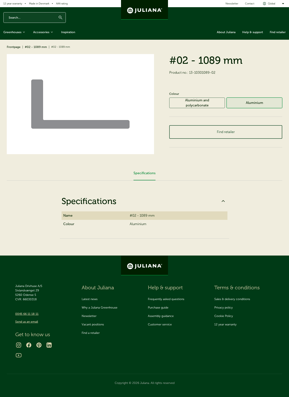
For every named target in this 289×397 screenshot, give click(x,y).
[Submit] (60, 17)
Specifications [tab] (144, 173)
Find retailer (278, 32)
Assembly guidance (161, 316)
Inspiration (68, 32)
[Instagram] (18, 345)
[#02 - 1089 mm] (80, 104)
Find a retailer (91, 333)
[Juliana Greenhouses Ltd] (144, 10)
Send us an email (26, 322)
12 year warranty (12, 3)
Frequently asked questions (166, 299)
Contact (249, 3)
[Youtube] (18, 355)
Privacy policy (223, 307)
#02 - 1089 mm (36, 47)
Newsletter (232, 3)
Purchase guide (158, 307)
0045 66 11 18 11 (27, 314)
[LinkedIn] (49, 345)
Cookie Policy (223, 316)
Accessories (41, 32)
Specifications (89, 201)
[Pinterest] (39, 345)
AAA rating (62, 3)
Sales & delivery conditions (232, 299)
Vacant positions (93, 324)
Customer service (160, 324)
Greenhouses (12, 32)
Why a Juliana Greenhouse (99, 307)
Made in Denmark (39, 3)
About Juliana (226, 32)
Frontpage (14, 47)
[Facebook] (28, 345)
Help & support (252, 32)
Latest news (90, 299)
